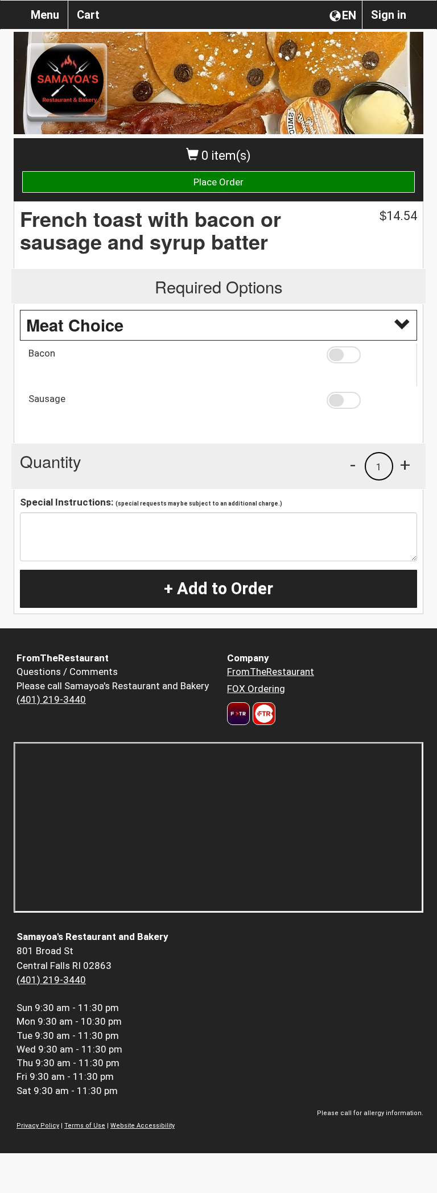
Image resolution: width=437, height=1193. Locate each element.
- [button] (353, 464)
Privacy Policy (38, 1125)
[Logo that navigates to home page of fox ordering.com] (262, 713)
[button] (368, 354)
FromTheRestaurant (270, 671)
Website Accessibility (142, 1125)
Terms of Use (84, 1125)
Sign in (388, 15)
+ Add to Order (218, 588)
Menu (45, 15)
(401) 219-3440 (51, 699)
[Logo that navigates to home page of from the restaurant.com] (238, 713)
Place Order (218, 182)
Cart (88, 15)
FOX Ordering (256, 688)
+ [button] (405, 464)
